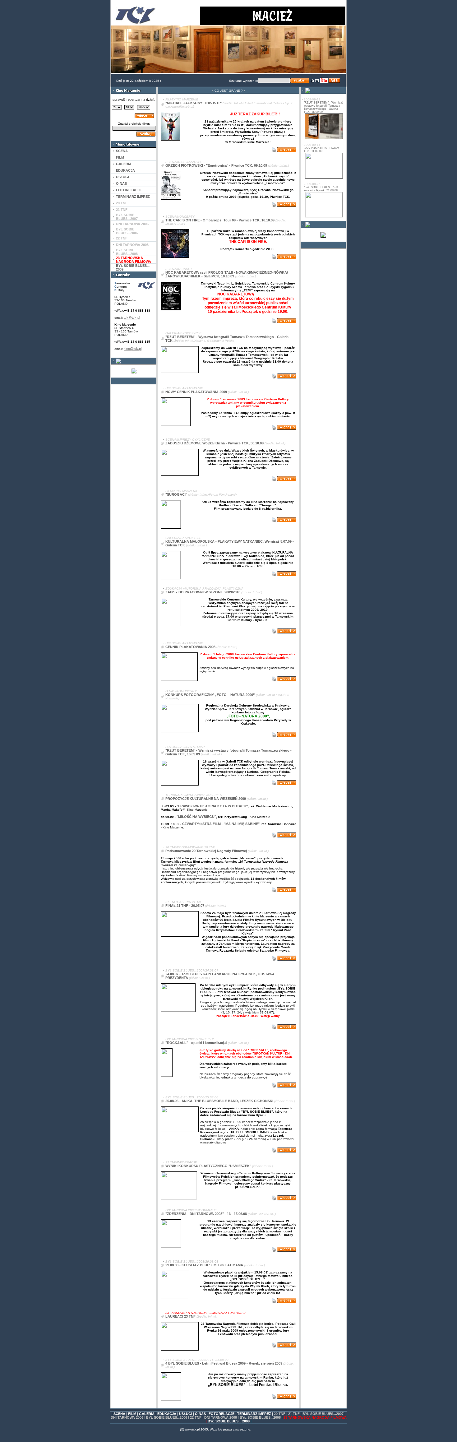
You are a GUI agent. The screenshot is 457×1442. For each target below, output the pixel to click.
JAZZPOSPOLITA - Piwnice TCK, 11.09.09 (321, 149)
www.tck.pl (192, 1429)
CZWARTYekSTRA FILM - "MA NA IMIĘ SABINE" (221, 824)
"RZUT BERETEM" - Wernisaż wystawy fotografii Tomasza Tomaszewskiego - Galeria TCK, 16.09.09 (324, 107)
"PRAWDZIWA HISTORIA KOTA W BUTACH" (212, 806)
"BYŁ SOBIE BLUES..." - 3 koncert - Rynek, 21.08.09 (321, 189)
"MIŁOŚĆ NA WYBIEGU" (196, 816)
